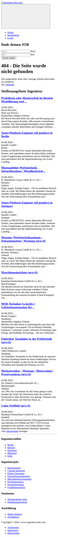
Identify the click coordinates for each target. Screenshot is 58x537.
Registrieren (13, 35)
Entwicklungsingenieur (18, 476)
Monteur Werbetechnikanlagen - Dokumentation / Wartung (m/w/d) (23, 239)
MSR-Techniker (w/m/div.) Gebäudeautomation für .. (18, 305)
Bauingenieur (14, 468)
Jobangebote (12, 431)
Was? (33, 51)
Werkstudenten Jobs (17, 499)
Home (10, 32)
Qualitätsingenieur (16, 487)
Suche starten (8, 58)
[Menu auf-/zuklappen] (25, 16)
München (12, 453)
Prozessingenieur (15, 484)
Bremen (11, 447)
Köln (9, 456)
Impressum (12, 530)
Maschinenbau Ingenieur (19, 479)
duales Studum (14, 514)
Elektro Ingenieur (15, 473)
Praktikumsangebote (17, 502)
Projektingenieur (15, 482)
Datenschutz (13, 533)
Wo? (32, 54)
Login (10, 38)
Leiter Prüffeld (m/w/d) (15, 405)
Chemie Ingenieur (16, 470)
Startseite (9, 84)
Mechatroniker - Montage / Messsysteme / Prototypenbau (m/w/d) (27, 372)
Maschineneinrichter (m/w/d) (19, 272)
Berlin (10, 445)
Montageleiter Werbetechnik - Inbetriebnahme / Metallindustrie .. (23, 169)
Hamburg (12, 450)
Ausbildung (13, 517)
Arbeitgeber (13, 527)
